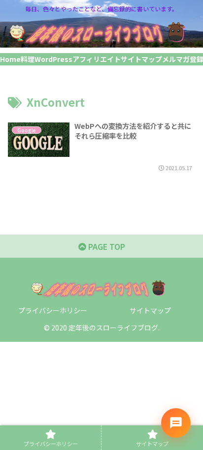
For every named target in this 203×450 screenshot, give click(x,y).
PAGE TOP (105, 246)
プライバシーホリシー (52, 310)
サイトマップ (150, 310)
